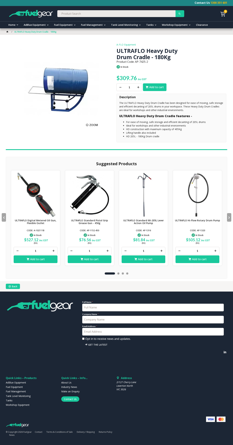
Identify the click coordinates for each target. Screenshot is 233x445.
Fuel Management (92, 24)
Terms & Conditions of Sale (59, 432)
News (11, 435)
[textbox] (116, 13)
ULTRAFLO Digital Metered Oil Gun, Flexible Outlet (35, 222)
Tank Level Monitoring (124, 24)
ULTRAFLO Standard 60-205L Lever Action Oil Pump (143, 222)
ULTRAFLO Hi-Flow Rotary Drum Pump (197, 220)
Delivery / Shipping (86, 432)
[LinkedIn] (225, 352)
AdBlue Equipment (35, 24)
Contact (38, 432)
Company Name (89, 314)
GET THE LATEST (97, 344)
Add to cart (156, 87)
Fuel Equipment (63, 24)
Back (14, 286)
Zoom (93, 125)
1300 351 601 (218, 3)
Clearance (202, 24)
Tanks (150, 24)
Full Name (87, 302)
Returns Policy (105, 432)
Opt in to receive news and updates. (108, 339)
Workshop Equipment (175, 24)
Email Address (89, 326)
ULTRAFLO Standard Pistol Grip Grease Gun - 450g (89, 222)
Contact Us (70, 399)
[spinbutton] (129, 87)
